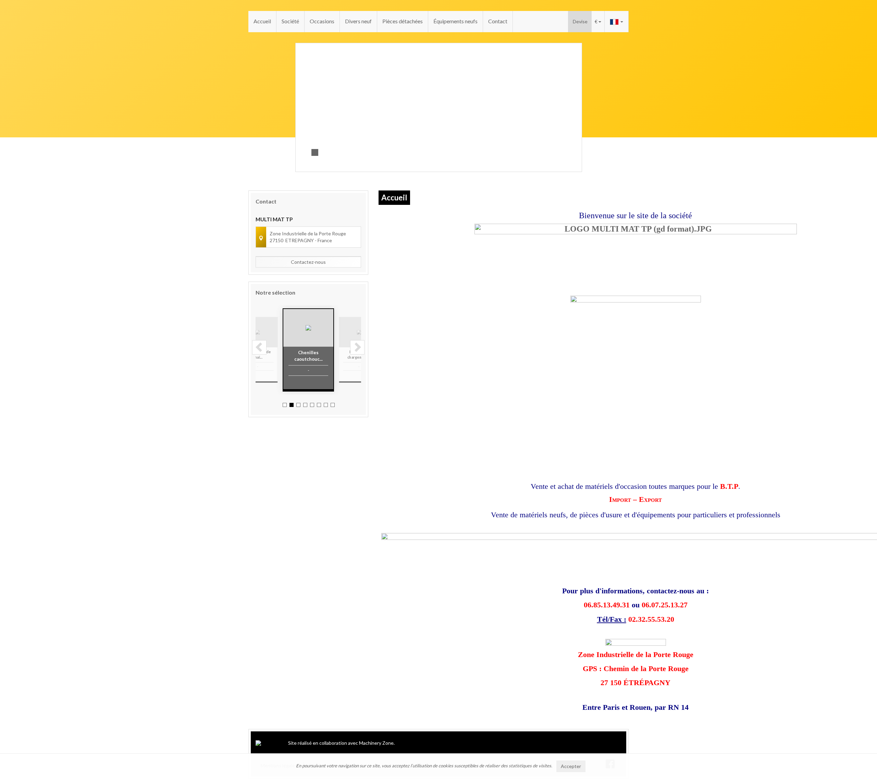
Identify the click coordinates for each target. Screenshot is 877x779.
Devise (580, 21)
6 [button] (319, 405)
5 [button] (312, 405)
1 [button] (285, 405)
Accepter (571, 766)
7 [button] (326, 405)
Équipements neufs (455, 21)
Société (290, 21)
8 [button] (333, 405)
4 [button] (305, 405)
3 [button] (298, 405)
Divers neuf (358, 21)
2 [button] (291, 405)
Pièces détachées (402, 21)
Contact (497, 21)
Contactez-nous (308, 262)
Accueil (262, 21)
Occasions (322, 21)
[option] (315, 350)
